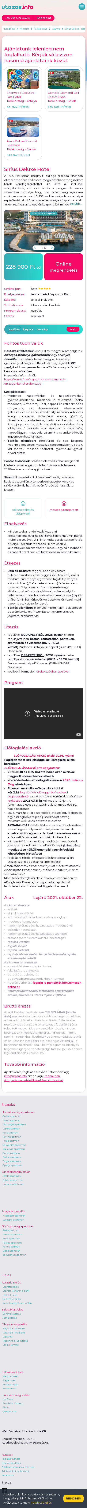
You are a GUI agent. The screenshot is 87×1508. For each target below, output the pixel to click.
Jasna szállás (10, 1317)
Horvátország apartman (18, 1112)
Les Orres (7, 1399)
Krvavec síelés (10, 1384)
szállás (14, 329)
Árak (73, 329)
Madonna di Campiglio (15, 1340)
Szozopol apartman (13, 1219)
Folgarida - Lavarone (14, 1328)
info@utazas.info (15, 1076)
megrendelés (64, 267)
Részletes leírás (41, 1502)
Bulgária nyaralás (13, 1211)
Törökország (40, 28)
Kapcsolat (7, 1454)
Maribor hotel (10, 1376)
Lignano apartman (13, 1184)
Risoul (6, 1407)
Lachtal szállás (11, 1286)
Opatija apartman (12, 1165)
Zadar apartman (12, 1157)
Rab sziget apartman (14, 1124)
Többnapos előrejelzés (43, 213)
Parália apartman (12, 1242)
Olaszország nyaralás (16, 1171)
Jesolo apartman (12, 1175)
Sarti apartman (11, 1230)
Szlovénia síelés (12, 1372)
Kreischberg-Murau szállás (17, 1303)
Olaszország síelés (14, 1324)
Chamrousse (9, 1411)
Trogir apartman (12, 1161)
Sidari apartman (11, 1250)
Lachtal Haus (10, 1295)
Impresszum (8, 1475)
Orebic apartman (12, 1116)
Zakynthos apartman (14, 1254)
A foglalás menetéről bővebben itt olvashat (33, 1080)
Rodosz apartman (12, 1234)
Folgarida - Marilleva (14, 1332)
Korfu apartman (11, 1246)
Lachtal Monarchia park (16, 1290)
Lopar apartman (11, 1128)
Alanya (56, 28)
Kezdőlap (9, 28)
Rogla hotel (9, 1380)
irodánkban (52, 1076)
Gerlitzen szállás (11, 1299)
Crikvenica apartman (14, 1145)
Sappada (7, 1336)
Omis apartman (11, 1153)
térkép (42, 329)
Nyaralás (24, 28)
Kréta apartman (11, 1238)
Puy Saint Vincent (13, 1403)
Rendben (73, 1498)
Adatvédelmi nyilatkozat (15, 1471)
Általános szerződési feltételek (18, 1467)
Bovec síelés (9, 1388)
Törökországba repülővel (52, 671)
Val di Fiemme (11, 1344)
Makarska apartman (14, 1148)
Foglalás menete (11, 1458)
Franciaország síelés (15, 1395)
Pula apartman (11, 1140)
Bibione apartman (13, 1180)
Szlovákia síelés (12, 1309)
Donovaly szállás (12, 1313)
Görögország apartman (18, 1226)
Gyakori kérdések (11, 1463)
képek (28, 329)
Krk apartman (10, 1132)
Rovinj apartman (12, 1136)
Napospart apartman (14, 1215)
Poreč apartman (11, 1120)
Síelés (6, 1275)
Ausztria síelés (11, 1282)
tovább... (76, 203)
